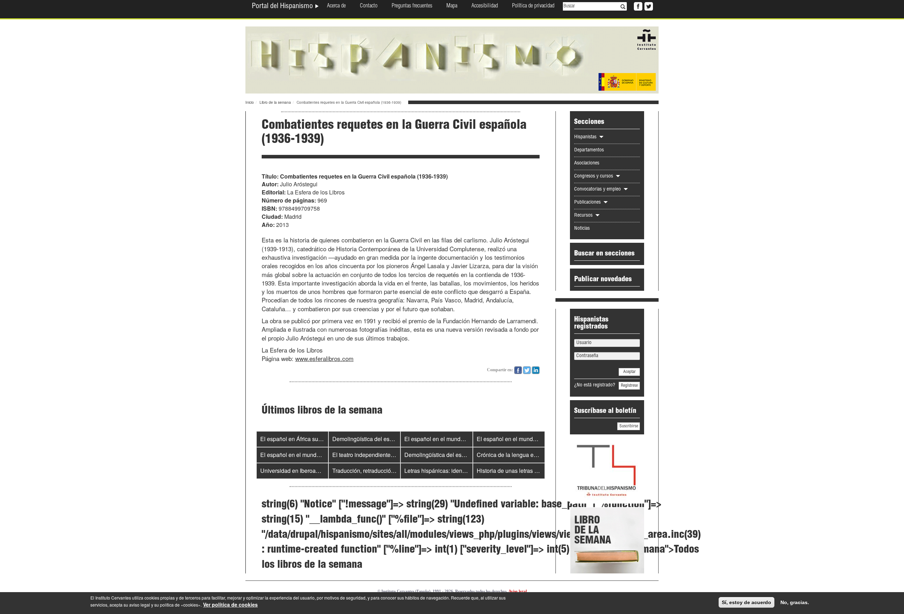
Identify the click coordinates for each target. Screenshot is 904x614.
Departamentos (589, 150)
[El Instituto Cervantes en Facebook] (637, 5)
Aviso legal (518, 591)
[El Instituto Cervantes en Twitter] (648, 5)
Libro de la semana (275, 102)
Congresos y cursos (594, 176)
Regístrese (629, 386)
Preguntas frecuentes (412, 6)
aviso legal (139, 605)
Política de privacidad (533, 6)
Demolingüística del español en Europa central (391, 439)
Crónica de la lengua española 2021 (522, 455)
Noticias (582, 228)
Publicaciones (588, 202)
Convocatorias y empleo (598, 189)
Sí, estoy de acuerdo (746, 602)
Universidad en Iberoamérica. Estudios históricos (321, 470)
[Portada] (452, 59)
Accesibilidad (484, 6)
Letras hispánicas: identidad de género (452, 470)
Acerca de (336, 6)
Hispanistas (586, 137)
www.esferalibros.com (324, 358)
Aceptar (629, 372)
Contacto (368, 6)
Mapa (451, 6)
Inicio (249, 102)
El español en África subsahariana (303, 439)
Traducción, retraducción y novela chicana (385, 470)
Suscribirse (628, 426)
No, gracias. (794, 602)
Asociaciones (586, 163)
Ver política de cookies (230, 604)
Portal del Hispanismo (283, 6)
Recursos (584, 215)
